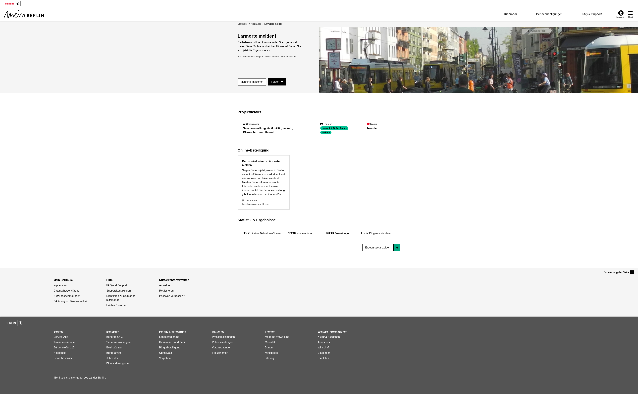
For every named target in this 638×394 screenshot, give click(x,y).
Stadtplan (323, 358)
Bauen (269, 347)
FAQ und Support (116, 285)
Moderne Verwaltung (277, 336)
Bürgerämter (113, 352)
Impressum (59, 285)
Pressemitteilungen (223, 336)
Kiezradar (510, 14)
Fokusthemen (220, 352)
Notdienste (59, 352)
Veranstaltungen (221, 347)
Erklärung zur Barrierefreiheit (70, 301)
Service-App (60, 336)
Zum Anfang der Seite (616, 272)
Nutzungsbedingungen (66, 296)
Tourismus (324, 342)
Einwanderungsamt (117, 363)
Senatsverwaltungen (118, 342)
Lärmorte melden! (273, 23)
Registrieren (166, 290)
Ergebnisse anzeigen (377, 247)
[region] (262, 233)
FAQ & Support (592, 14)
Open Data (165, 352)
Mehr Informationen (252, 81)
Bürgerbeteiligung (169, 347)
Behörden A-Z (114, 336)
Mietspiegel (271, 352)
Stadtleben (324, 352)
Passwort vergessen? (172, 296)
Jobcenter (112, 358)
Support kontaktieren (118, 290)
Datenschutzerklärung (66, 290)
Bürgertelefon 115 (63, 347)
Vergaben (165, 358)
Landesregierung (169, 336)
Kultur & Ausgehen (329, 336)
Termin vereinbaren (64, 342)
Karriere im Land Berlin (172, 342)
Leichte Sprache (116, 305)
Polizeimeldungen (222, 342)
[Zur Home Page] (24, 14)
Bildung (269, 358)
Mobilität (270, 342)
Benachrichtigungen (549, 14)
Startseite (243, 23)
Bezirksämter (114, 347)
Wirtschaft (323, 347)
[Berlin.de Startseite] (14, 323)
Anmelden (165, 285)
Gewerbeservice (63, 358)
